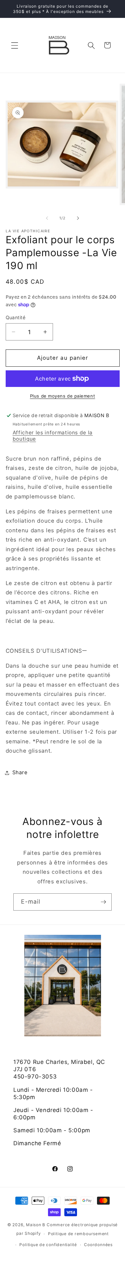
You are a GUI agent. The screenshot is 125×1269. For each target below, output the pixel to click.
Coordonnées (98, 1244)
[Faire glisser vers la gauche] (47, 218)
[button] (15, 45)
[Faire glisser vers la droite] (78, 218)
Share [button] (20, 772)
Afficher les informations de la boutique (53, 435)
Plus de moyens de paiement (62, 396)
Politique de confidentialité (48, 1244)
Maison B (35, 1224)
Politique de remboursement (78, 1233)
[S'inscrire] (103, 902)
